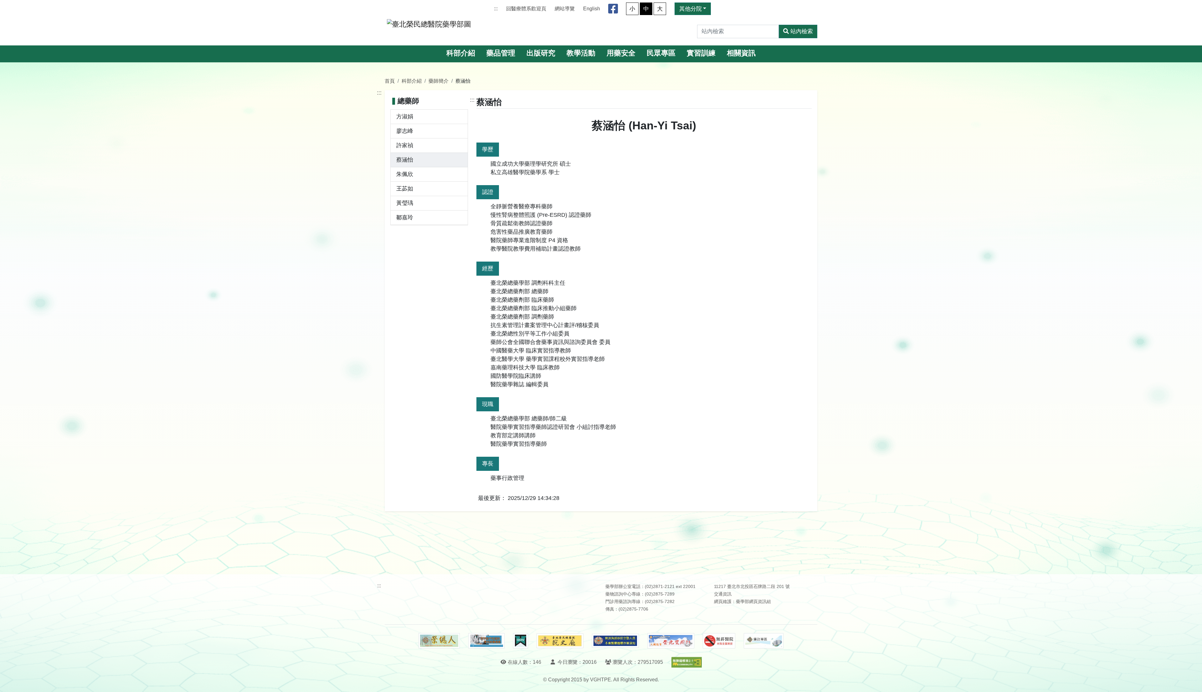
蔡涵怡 (404, 160)
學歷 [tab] (487, 149)
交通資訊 (723, 594)
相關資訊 (741, 53)
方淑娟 (404, 116)
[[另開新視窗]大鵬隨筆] (670, 640)
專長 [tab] (487, 463)
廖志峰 (404, 131)
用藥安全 (621, 53)
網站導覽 (565, 8)
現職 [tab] (487, 404)
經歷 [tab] (487, 268)
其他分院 (690, 9)
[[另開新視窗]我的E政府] (520, 641)
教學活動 (581, 53)
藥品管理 (500, 53)
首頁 (390, 81)
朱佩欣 (404, 174)
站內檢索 (801, 31)
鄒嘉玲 (404, 217)
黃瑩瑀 (404, 203)
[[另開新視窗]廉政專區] (763, 641)
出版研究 (541, 53)
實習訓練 (701, 53)
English (591, 8)
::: (496, 8)
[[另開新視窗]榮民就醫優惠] (486, 641)
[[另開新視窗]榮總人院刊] (439, 641)
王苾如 (404, 188)
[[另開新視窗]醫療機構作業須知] (615, 641)
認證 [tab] (487, 192)
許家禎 (404, 145)
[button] (1191, 681)
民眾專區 (661, 53)
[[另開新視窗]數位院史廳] (560, 640)
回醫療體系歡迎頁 (526, 8)
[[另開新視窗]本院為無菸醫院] (719, 641)
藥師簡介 (439, 81)
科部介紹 (460, 53)
